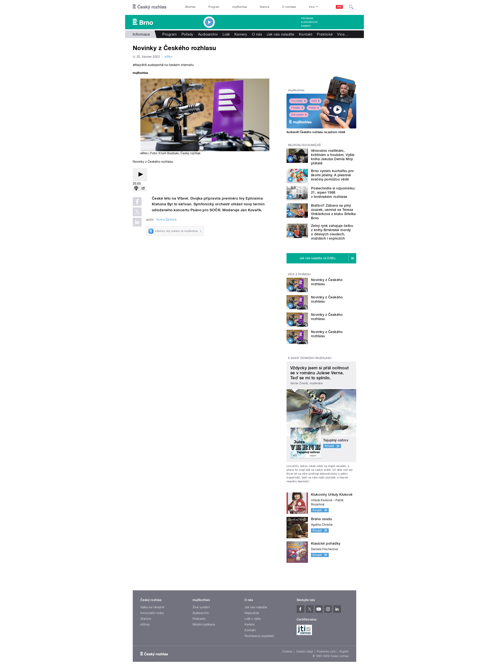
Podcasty (199, 619)
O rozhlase (289, 6)
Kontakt (305, 34)
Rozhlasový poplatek (259, 636)
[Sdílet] (143, 188)
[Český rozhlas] (149, 7)
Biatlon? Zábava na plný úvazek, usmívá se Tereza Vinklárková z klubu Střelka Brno (333, 211)
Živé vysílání (297, 114)
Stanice (264, 6)
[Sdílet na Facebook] (137, 201)
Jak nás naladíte (280, 34)
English (344, 651)
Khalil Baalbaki (169, 153)
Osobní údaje (304, 651)
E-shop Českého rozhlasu (310, 358)
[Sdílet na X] (137, 211)
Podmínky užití (326, 651)
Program (213, 6)
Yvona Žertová (166, 219)
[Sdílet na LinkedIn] (137, 222)
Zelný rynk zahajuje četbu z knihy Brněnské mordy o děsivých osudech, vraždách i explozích (332, 232)
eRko (168, 56)
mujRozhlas (239, 6)
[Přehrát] (140, 174)
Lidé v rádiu (252, 619)
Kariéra (249, 624)
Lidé (226, 34)
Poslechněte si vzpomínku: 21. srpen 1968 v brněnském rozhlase (333, 192)
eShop (145, 624)
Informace (141, 34)
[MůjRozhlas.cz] (140, 73)
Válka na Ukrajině (152, 607)
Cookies (287, 651)
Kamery (306, 26)
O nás (257, 34)
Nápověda (251, 613)
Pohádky (295, 107)
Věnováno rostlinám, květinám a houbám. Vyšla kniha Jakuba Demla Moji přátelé (333, 157)
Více (342, 34)
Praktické (325, 34)
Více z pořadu (299, 274)
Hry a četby (297, 101)
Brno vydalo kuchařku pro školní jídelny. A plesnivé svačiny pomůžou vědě (332, 175)
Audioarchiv (309, 22)
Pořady (187, 34)
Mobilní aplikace (204, 624)
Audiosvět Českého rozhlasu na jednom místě (316, 132)
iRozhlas (190, 6)
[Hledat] (351, 7)
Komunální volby (152, 613)
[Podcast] (136, 188)
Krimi (314, 101)
